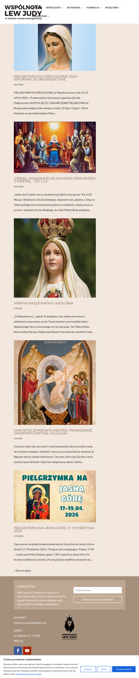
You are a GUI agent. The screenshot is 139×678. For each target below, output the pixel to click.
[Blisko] (137, 656)
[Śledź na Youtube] (27, 651)
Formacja (92, 8)
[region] (69, 666)
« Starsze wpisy (22, 570)
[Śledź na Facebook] (18, 651)
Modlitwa (111, 8)
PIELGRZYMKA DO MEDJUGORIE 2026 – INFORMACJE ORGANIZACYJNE (47, 77)
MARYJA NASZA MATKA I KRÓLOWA (43, 303)
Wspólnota (53, 8)
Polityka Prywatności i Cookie (28, 674)
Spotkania (73, 8)
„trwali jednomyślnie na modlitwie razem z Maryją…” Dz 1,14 (54, 179)
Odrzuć (104, 669)
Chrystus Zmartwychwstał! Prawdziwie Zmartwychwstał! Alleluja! (53, 431)
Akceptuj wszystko (124, 669)
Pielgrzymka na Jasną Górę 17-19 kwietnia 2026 (54, 529)
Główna (37, 8)
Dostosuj (88, 669)
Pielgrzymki (39, 16)
